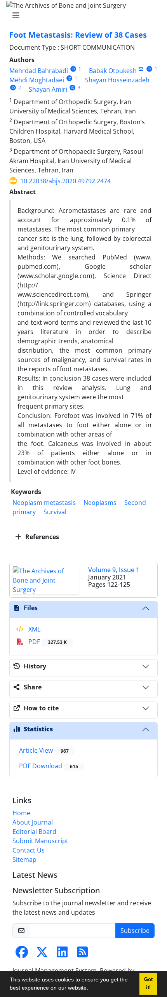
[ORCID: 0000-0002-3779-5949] (149, 69)
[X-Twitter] (42, 954)
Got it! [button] (148, 983)
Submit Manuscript (40, 841)
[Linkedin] (62, 954)
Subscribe (135, 930)
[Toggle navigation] (81, 15)
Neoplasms (100, 502)
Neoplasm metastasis (44, 502)
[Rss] (82, 954)
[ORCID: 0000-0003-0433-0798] (72, 87)
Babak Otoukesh (113, 70)
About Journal (32, 822)
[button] (91, 989)
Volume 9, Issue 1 (113, 569)
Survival (54, 512)
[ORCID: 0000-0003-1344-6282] (73, 69)
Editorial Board (34, 831)
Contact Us (28, 850)
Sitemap (24, 859)
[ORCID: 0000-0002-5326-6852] (13, 87)
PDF (47, 641)
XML (33, 629)
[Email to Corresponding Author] (141, 69)
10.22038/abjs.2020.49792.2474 (65, 181)
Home (21, 813)
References (41, 536)
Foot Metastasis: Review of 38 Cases (78, 35)
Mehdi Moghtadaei (36, 80)
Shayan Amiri (48, 89)
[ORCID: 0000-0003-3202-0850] (69, 78)
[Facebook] (21, 954)
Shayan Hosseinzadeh (117, 80)
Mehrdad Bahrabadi (38, 70)
